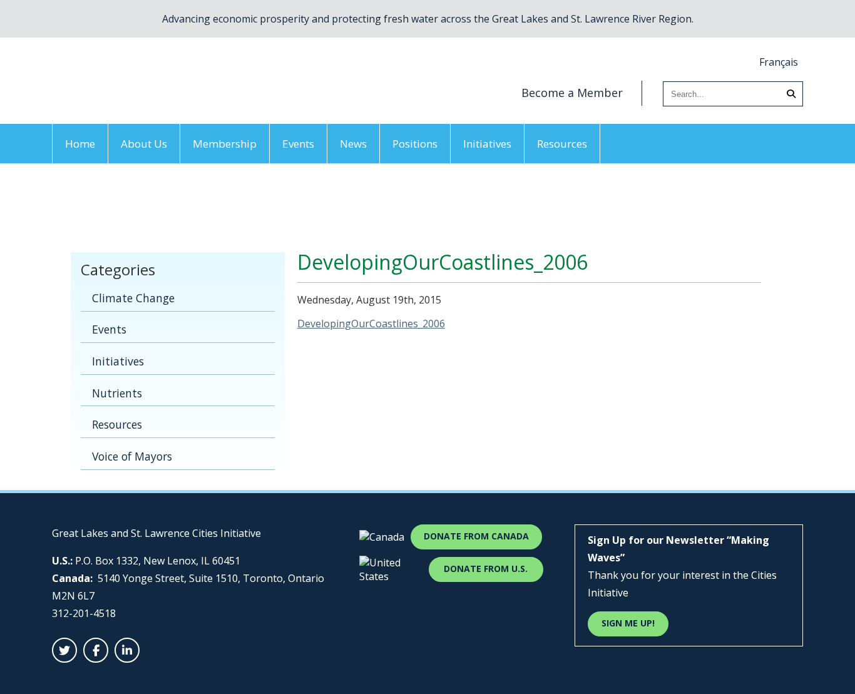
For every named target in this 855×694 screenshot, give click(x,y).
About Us (144, 143)
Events (298, 143)
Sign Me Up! (628, 623)
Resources (562, 143)
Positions (415, 143)
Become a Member (572, 92)
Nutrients (117, 393)
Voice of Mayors (132, 456)
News (353, 143)
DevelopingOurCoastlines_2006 (371, 323)
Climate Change (133, 297)
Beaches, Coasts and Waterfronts (172, 205)
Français (778, 62)
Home (80, 143)
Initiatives (487, 143)
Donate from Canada (476, 536)
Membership (225, 143)
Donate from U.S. (486, 568)
